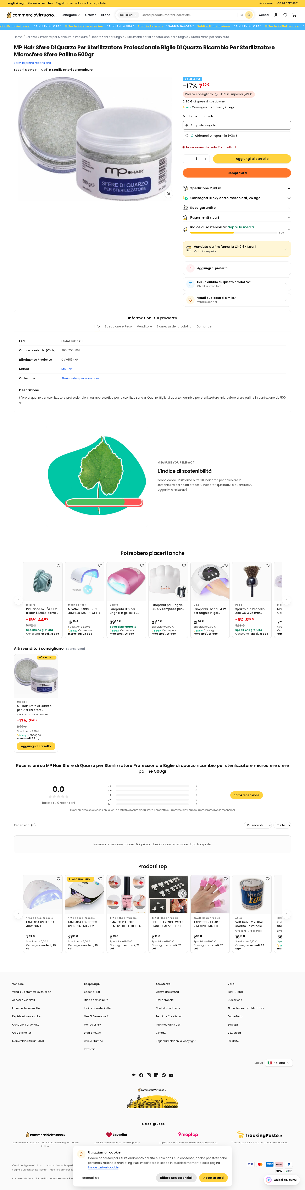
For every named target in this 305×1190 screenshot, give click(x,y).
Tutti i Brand (235, 992)
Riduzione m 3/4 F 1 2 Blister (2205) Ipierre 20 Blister (41, 611)
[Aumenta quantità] (205, 159)
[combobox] (188, 15)
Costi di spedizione (168, 1008)
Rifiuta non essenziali (176, 1178)
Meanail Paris (77, 604)
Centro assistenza (167, 992)
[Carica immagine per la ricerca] (241, 15)
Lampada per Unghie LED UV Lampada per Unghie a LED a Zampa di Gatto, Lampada (168, 607)
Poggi (239, 604)
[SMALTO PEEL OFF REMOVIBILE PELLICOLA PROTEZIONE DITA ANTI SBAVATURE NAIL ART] (126, 894)
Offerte (90, 15)
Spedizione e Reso (118, 326)
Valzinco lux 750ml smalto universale (249, 924)
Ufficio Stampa (93, 1041)
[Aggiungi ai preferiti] (58, 565)
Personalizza (90, 1178)
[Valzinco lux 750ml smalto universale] (251, 894)
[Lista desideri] (285, 15)
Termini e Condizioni (169, 1016)
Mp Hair (66, 369)
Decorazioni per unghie (107, 37)
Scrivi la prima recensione (32, 63)
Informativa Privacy (168, 1024)
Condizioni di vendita (25, 1024)
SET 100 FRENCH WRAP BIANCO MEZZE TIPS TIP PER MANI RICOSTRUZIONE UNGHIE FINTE (168, 924)
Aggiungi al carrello (252, 158)
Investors (89, 1049)
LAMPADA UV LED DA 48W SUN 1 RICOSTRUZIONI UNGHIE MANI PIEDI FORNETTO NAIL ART (40, 924)
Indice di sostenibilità (97, 1008)
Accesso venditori (23, 1000)
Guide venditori (22, 1032)
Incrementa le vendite (26, 1008)
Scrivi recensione (247, 795)
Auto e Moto (235, 1016)
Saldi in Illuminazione (240, 26)
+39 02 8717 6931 (287, 3)
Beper (114, 604)
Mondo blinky (92, 1024)
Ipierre (31, 604)
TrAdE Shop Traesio (39, 918)
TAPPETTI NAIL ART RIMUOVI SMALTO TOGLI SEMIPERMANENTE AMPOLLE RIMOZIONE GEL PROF (208, 924)
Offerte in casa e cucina (111, 26)
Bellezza (31, 37)
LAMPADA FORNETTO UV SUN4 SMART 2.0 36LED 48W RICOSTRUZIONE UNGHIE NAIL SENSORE (83, 924)
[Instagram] (149, 1075)
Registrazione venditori (26, 1016)
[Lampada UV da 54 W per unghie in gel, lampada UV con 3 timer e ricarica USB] (210, 581)
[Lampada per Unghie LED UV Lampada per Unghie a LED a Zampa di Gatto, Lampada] (168, 581)
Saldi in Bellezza (176, 26)
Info (97, 326)
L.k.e (197, 604)
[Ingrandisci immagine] (169, 194)
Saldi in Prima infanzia (39, 26)
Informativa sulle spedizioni (62, 1165)
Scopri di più (92, 992)
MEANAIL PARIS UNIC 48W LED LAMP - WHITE (84, 611)
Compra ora (237, 173)
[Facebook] (141, 1075)
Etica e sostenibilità (96, 1000)
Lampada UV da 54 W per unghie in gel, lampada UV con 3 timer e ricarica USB (210, 611)
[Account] (276, 15)
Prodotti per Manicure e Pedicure (64, 37)
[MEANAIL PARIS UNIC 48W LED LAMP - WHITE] (84, 581)
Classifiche (235, 1000)
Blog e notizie (92, 1032)
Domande (203, 326)
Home (18, 37)
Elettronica (234, 1032)
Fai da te (233, 1041)
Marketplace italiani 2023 (28, 1041)
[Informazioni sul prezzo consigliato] (216, 94)
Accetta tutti (213, 1178)
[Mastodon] (134, 1075)
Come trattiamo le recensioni (216, 810)
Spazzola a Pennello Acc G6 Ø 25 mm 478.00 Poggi (250, 611)
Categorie (69, 15)
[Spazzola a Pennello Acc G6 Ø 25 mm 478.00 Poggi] (251, 581)
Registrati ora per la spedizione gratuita (81, 3)
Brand (105, 15)
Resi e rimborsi (165, 1000)
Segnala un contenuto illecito (29, 1169)
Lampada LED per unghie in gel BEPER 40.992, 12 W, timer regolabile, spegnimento (123, 611)
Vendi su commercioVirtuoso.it (31, 992)
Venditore (144, 326)
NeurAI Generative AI (96, 1016)
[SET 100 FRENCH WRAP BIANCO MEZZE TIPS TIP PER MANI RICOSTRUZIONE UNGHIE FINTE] (168, 894)
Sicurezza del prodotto (174, 326)
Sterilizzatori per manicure (210, 37)
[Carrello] (294, 15)
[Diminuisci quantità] (187, 159)
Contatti (161, 1032)
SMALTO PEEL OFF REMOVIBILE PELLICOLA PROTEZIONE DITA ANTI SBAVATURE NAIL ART (126, 924)
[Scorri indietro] (18, 600)
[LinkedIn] (156, 1075)
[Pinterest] (164, 1075)
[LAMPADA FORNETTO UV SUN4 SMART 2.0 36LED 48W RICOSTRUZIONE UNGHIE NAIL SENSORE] (84, 894)
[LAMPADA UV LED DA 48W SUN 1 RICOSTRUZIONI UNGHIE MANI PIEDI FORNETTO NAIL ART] (42, 894)
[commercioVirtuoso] (31, 14)
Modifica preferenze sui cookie (68, 1169)
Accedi (264, 15)
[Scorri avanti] (286, 600)
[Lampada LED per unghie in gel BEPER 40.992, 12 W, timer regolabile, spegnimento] (126, 581)
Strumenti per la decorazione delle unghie (157, 37)
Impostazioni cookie (103, 1167)
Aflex (238, 918)
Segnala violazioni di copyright (175, 1041)
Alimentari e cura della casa (246, 1008)
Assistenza (266, 3)
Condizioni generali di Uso (27, 1165)
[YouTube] (171, 1075)
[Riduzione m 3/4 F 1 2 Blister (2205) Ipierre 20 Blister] (42, 581)
